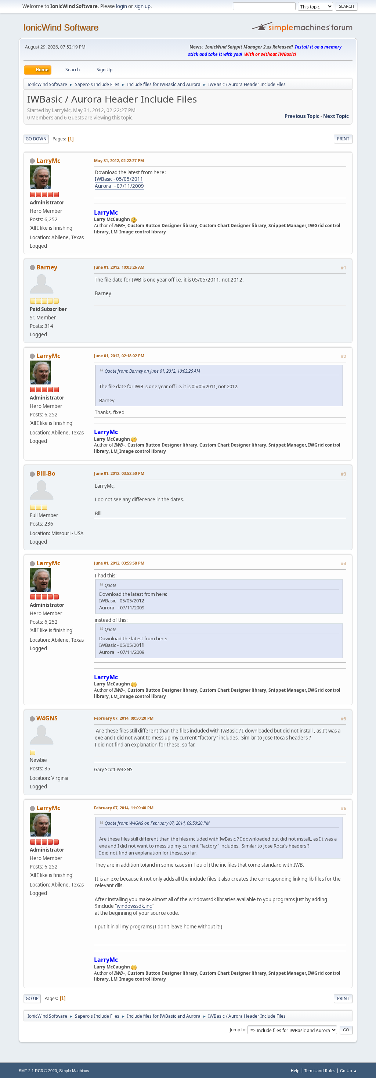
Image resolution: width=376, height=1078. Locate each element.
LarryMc (48, 161)
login (121, 6)
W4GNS (47, 718)
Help (295, 1070)
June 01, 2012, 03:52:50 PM (119, 473)
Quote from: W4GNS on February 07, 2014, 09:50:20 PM (157, 823)
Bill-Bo (45, 473)
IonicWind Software (60, 27)
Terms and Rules (319, 1070)
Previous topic (302, 116)
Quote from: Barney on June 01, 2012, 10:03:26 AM (152, 371)
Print (343, 139)
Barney (46, 267)
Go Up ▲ (348, 1070)
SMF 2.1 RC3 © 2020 (38, 1070)
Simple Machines (74, 1070)
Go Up (32, 998)
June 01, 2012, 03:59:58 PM (119, 563)
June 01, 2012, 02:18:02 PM (119, 355)
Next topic (336, 116)
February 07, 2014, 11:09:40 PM (123, 807)
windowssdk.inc (134, 906)
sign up (142, 6)
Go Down (36, 139)
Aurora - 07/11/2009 (119, 186)
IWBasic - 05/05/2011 (119, 179)
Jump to (237, 1030)
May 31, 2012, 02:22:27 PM (119, 160)
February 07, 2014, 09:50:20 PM (123, 718)
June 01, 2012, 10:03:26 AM (119, 267)
